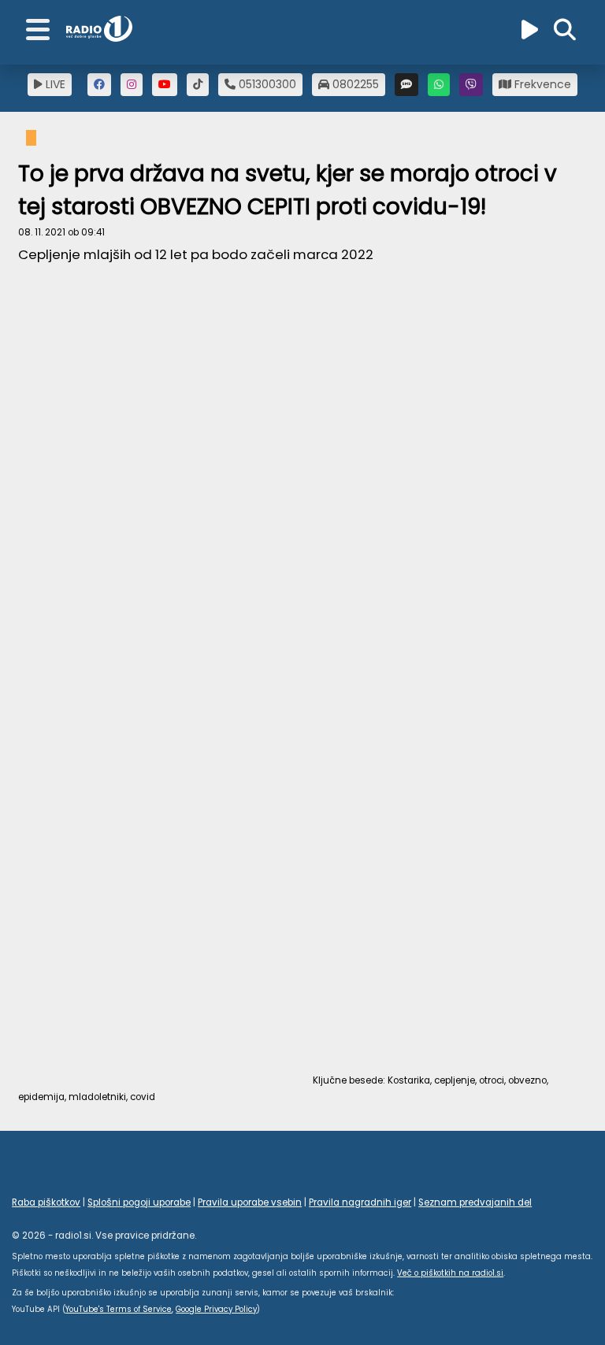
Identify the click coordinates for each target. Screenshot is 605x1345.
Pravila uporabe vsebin (250, 1202)
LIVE (54, 84)
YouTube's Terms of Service (118, 1309)
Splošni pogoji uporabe (139, 1202)
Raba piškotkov (46, 1202)
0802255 (354, 84)
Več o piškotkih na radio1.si (450, 1273)
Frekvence (541, 84)
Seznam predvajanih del (475, 1202)
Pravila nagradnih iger (360, 1202)
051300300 (266, 84)
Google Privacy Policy (216, 1309)
